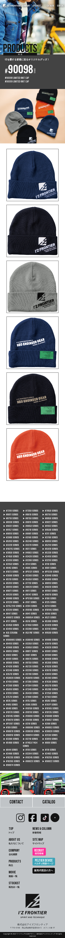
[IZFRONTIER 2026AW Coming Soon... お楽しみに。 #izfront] (32, 784)
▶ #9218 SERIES (30, 529)
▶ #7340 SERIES (30, 689)
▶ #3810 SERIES (50, 738)
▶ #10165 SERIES (50, 708)
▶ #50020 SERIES (11, 677)
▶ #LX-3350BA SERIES (10, 634)
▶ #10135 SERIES (50, 712)
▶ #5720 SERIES (30, 666)
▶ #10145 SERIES (11, 715)
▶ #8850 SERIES (50, 518)
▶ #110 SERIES (49, 563)
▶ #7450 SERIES (11, 556)
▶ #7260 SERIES (11, 685)
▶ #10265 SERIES (11, 761)
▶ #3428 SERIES (30, 556)
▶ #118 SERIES (29, 749)
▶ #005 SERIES (30, 567)
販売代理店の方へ (43, 870)
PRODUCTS (15, 862)
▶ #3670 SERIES (50, 670)
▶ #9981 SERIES (30, 533)
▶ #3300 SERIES (11, 738)
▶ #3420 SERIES (50, 624)
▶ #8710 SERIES (49, 514)
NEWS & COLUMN (41, 830)
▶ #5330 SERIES (50, 552)
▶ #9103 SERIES (50, 525)
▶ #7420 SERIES (11, 666)
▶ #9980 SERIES (11, 598)
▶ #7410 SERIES (10, 681)
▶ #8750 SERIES (30, 518)
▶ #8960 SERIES (11, 662)
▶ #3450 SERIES (11, 624)
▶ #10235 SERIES (11, 757)
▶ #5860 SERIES (50, 579)
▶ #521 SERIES (49, 617)
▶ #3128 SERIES (11, 602)
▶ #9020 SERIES (50, 586)
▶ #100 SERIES (49, 598)
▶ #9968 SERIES (50, 658)
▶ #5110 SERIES (10, 579)
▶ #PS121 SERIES (31, 571)
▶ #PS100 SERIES (31, 598)
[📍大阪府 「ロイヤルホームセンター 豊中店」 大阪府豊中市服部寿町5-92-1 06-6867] (54, 784)
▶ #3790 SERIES (30, 673)
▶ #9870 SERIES (50, 594)
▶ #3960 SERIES (11, 647)
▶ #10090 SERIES (31, 715)
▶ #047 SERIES (10, 613)
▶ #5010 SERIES (11, 689)
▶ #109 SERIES (10, 727)
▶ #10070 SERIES (11, 719)
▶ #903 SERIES (10, 654)
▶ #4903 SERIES (30, 552)
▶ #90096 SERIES (31, 727)
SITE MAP (38, 841)
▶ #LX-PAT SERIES (31, 632)
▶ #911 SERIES (29, 590)
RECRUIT (39, 851)
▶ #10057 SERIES (50, 719)
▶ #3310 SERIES (11, 560)
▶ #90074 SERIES (11, 764)
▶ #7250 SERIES (50, 693)
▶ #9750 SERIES (30, 662)
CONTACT (61, 5)
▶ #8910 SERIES (11, 586)
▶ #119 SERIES (49, 749)
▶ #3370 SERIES (30, 544)
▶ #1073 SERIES (10, 571)
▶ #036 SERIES (49, 613)
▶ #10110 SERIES (31, 712)
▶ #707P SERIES (50, 704)
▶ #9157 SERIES (10, 529)
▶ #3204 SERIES (30, 753)
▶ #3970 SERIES (50, 643)
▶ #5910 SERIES (11, 541)
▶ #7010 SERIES (10, 693)
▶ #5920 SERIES (50, 548)
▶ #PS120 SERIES (50, 571)
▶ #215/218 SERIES (12, 605)
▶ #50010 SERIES (31, 677)
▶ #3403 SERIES (50, 753)
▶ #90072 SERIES (11, 617)
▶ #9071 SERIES (10, 590)
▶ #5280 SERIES (50, 689)
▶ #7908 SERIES (30, 696)
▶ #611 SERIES (29, 548)
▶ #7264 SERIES (30, 685)
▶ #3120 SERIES (11, 609)
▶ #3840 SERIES (50, 575)
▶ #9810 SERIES (11, 533)
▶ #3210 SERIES (50, 560)
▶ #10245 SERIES (31, 757)
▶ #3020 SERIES (50, 647)
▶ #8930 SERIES (11, 522)
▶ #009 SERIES (49, 742)
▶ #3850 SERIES (11, 552)
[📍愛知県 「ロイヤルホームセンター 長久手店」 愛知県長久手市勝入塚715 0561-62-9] (11, 784)
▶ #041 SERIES (30, 613)
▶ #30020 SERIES (50, 731)
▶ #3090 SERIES (11, 575)
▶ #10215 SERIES (11, 548)
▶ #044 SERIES (10, 749)
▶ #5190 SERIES (50, 677)
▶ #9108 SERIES (50, 654)
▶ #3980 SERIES (11, 537)
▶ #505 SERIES (49, 700)
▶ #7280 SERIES (30, 681)
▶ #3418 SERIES (50, 556)
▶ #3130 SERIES (50, 734)
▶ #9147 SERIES (30, 594)
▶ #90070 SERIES (11, 731)
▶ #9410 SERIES (11, 643)
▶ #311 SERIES (49, 533)
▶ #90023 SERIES (31, 761)
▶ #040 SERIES (10, 708)
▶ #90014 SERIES (31, 734)
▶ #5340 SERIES (30, 541)
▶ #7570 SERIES (11, 696)
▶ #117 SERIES (10, 621)
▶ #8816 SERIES (11, 651)
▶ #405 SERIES (10, 704)
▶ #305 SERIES (30, 704)
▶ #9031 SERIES (11, 525)
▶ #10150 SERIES (31, 708)
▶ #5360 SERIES (50, 662)
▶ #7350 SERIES (30, 510)
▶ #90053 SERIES (50, 727)
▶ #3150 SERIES (11, 563)
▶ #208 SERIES (49, 723)
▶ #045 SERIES (10, 567)
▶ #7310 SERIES (10, 510)
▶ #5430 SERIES (30, 693)
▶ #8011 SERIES (10, 514)
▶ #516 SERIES (30, 621)
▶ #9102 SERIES (50, 590)
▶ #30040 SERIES (31, 639)
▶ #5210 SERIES (50, 544)
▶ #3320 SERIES (11, 544)
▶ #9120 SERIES (11, 594)
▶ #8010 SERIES (50, 541)
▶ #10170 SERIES (11, 712)
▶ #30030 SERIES (31, 731)
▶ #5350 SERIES (30, 579)
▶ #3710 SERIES (30, 738)
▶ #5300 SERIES (50, 621)
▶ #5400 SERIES (11, 742)
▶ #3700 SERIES (50, 537)
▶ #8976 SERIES (30, 658)
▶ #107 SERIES (30, 602)
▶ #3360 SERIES (30, 575)
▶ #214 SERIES (49, 605)
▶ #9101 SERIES (10, 658)
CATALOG (50, 5)
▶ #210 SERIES (30, 723)
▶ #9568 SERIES (50, 529)
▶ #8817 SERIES (30, 651)
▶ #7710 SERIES (30, 583)
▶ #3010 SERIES (50, 673)
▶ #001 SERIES (49, 567)
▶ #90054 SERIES (31, 617)
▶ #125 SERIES (49, 602)
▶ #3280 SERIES (30, 560)
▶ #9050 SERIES (30, 525)
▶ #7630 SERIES (50, 681)
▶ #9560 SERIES (50, 632)
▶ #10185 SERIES (31, 609)
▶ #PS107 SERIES (11, 723)
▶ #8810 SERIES (50, 583)
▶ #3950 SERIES (30, 647)
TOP (11, 830)
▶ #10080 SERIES (50, 715)
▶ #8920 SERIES (30, 586)
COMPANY (26, 5)
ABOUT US (16, 841)
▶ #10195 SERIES (50, 609)
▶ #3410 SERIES (11, 628)
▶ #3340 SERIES (11, 670)
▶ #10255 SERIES (50, 757)
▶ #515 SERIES (10, 700)
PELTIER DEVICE (43, 861)
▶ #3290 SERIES (30, 670)
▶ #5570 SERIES (50, 685)
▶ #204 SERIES (30, 605)
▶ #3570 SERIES (11, 673)
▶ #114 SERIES (29, 563)
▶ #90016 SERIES (11, 734)
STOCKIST (37, 5)
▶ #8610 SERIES (30, 514)
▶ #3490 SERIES (11, 753)
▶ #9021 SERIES (50, 522)
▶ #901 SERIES (30, 654)
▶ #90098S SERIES (12, 639)
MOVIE (13, 873)
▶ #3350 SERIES (30, 643)
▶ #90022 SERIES (50, 761)
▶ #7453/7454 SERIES (30, 744)
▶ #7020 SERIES (50, 666)
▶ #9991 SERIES (50, 651)
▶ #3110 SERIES (49, 628)
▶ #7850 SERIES (50, 510)
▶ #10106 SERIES (31, 719)
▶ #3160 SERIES (30, 537)
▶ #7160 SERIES (49, 696)
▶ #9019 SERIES (30, 522)
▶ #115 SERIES (29, 700)
